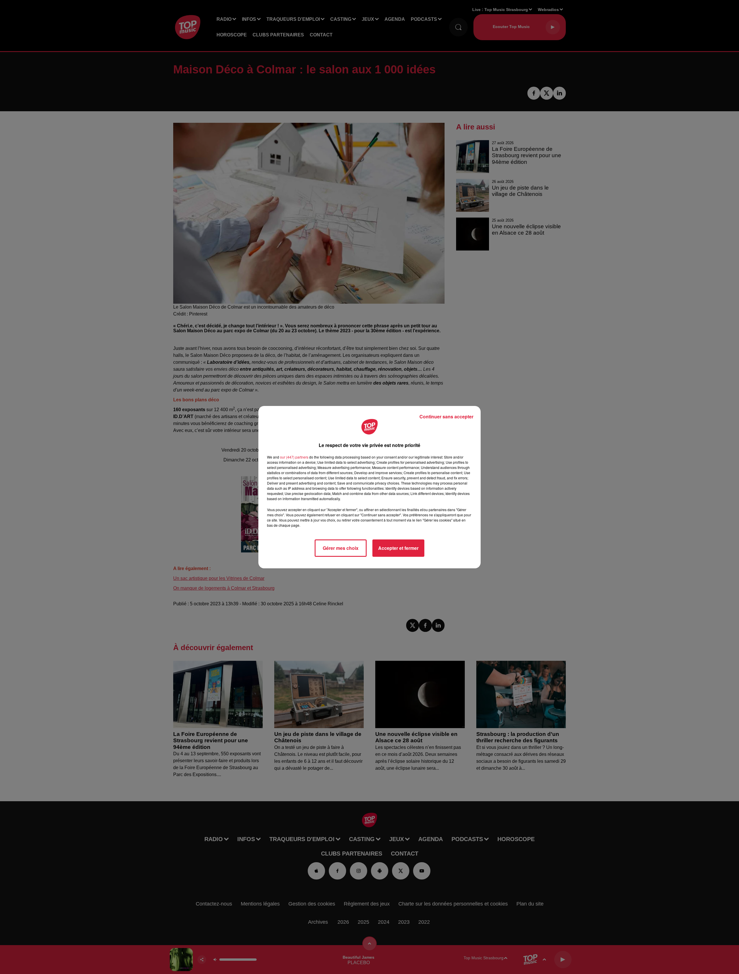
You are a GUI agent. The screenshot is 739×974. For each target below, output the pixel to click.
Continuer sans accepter (446, 416)
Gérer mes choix (341, 548)
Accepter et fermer (398, 548)
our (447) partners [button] (294, 456)
